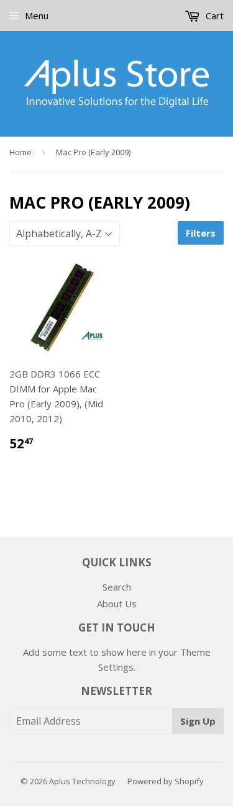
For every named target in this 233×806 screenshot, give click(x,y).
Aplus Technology (82, 781)
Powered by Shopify (165, 781)
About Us (117, 603)
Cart (213, 15)
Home (20, 152)
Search (117, 587)
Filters (201, 233)
